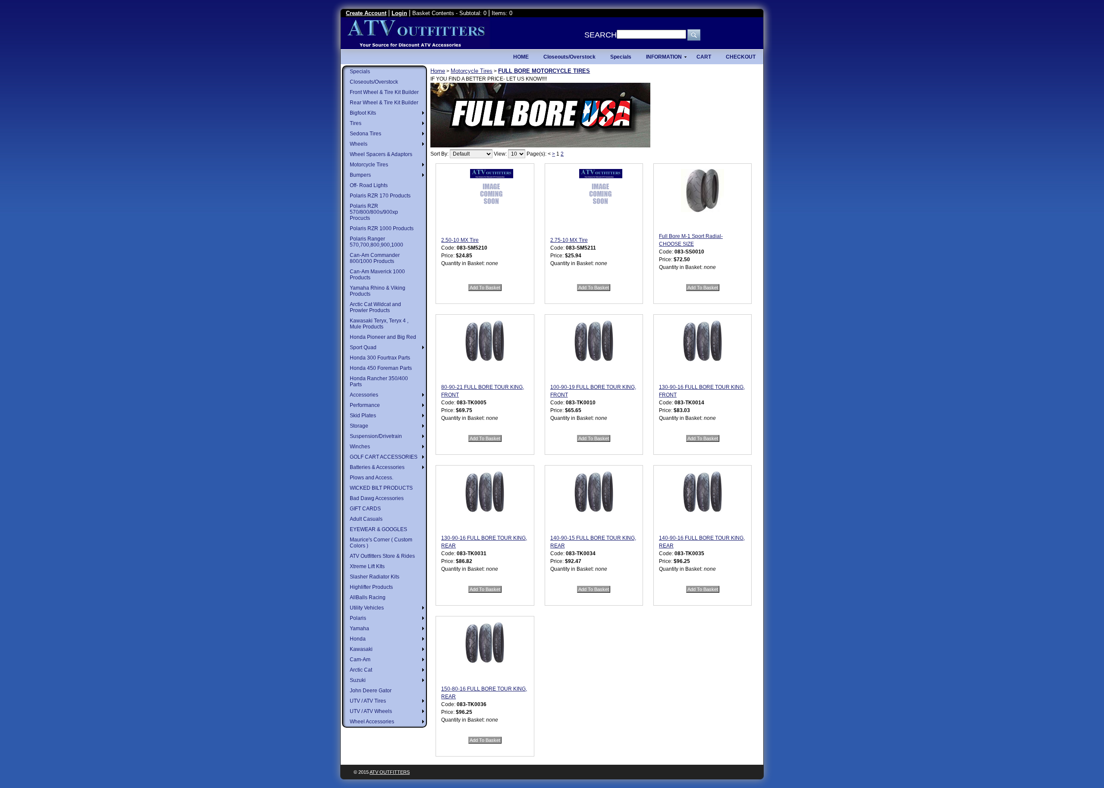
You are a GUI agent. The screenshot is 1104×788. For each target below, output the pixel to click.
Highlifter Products (371, 587)
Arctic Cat (361, 670)
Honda (358, 639)
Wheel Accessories (372, 722)
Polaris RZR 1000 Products (382, 228)
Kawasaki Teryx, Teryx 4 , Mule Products (379, 324)
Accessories (364, 395)
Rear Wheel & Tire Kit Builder (384, 103)
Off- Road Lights (369, 185)
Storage (359, 426)
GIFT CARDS (365, 509)
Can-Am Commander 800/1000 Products (375, 258)
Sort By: (439, 154)
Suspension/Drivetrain (376, 436)
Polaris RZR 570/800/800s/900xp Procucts (374, 212)
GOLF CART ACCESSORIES (383, 457)
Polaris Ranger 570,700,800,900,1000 (376, 242)
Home (437, 71)
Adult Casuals (366, 519)
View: (500, 154)
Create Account (366, 13)
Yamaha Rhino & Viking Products (377, 291)
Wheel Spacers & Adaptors (381, 154)
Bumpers (360, 175)
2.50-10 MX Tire (460, 240)
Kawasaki (361, 649)
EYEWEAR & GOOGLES (378, 529)
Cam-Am (360, 660)
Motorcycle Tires (369, 165)
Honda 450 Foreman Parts (381, 368)
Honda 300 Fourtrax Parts (380, 358)
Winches (360, 447)
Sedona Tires (365, 134)
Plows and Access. (371, 478)
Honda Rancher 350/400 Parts (379, 381)
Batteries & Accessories (377, 467)
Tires (355, 123)
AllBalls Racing (368, 597)
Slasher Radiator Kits (374, 577)
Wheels (358, 144)
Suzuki (358, 680)
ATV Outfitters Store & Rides (382, 556)
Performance (365, 405)
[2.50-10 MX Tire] (491, 200)
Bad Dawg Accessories (377, 498)
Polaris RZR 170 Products (380, 196)
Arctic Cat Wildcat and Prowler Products (375, 307)
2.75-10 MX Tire (569, 240)
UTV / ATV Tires (368, 701)
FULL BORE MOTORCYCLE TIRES (544, 71)
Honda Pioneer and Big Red (383, 337)
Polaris (358, 618)
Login (399, 13)
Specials (360, 72)
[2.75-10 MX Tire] (600, 200)
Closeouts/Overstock (374, 82)
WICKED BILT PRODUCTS (381, 488)
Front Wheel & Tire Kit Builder (384, 92)
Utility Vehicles (367, 608)
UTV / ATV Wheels (371, 711)
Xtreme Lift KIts (367, 566)
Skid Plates (363, 416)
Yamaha (359, 628)
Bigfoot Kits (363, 113)
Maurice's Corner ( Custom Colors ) (381, 543)
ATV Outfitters (390, 772)
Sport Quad (363, 347)
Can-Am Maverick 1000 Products (377, 275)
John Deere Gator (371, 691)
